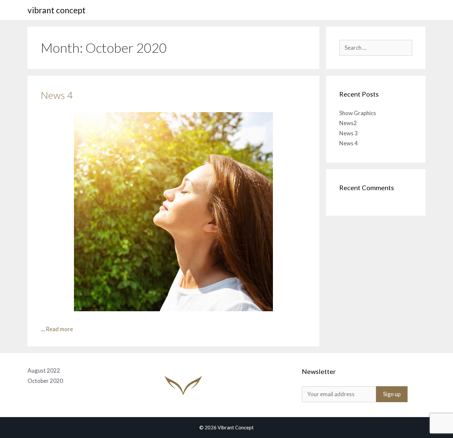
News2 (348, 122)
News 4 (57, 95)
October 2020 (45, 380)
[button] (415, 10)
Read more (59, 329)
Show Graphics (357, 113)
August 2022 (44, 370)
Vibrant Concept (57, 10)
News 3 (348, 133)
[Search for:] (375, 47)
